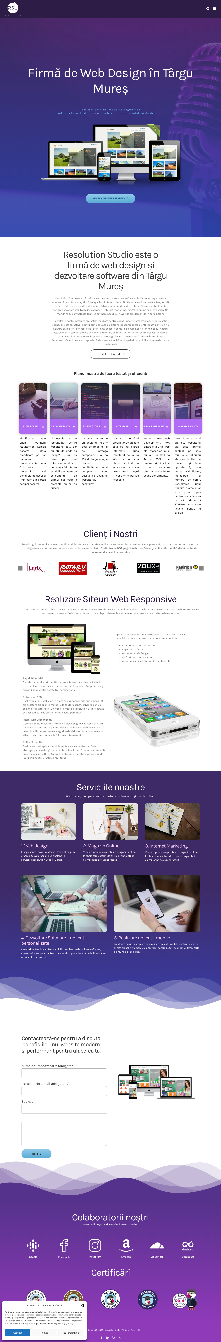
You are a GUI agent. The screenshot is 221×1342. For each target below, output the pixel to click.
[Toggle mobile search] (208, 8)
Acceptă (17, 1332)
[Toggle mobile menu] (214, 8)
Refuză (44, 1332)
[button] (81, 1305)
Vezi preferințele (70, 1332)
